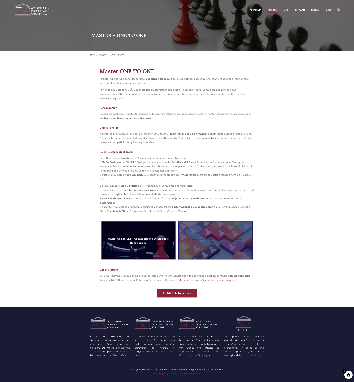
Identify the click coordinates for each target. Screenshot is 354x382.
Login (329, 10)
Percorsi (272, 10)
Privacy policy (161, 373)
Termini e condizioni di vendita (185, 373)
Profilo (315, 10)
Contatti (300, 10)
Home (91, 54)
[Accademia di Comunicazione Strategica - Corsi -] (34, 10)
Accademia (255, 10)
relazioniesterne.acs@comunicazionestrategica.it (207, 280)
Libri (286, 10)
